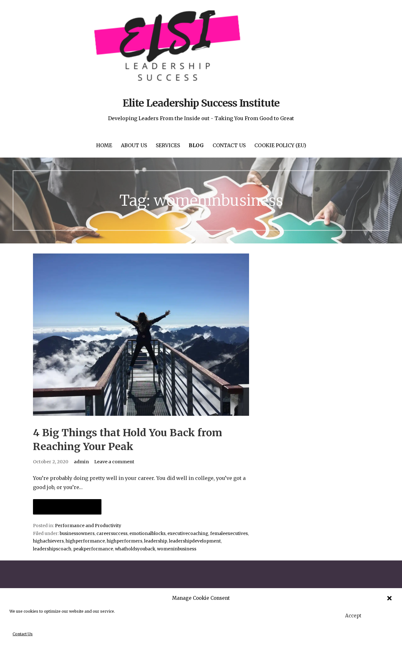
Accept (353, 616)
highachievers (48, 541)
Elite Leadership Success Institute (200, 103)
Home (104, 145)
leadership (155, 541)
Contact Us (23, 634)
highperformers (124, 541)
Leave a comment (114, 462)
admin (81, 462)
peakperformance (93, 549)
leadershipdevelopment (195, 541)
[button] (389, 598)
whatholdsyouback (135, 549)
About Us (134, 145)
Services (168, 145)
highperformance (85, 541)
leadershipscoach (52, 549)
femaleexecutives (229, 533)
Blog (196, 145)
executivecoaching (187, 533)
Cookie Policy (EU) (280, 145)
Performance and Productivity (88, 525)
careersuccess (112, 533)
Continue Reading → (67, 507)
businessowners (77, 533)
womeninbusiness (176, 549)
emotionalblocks (147, 533)
